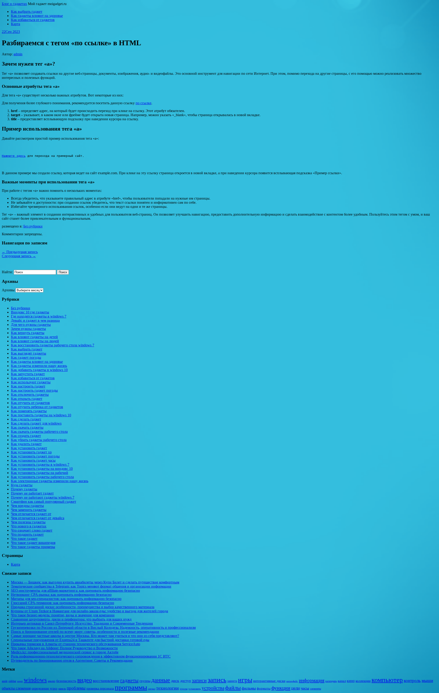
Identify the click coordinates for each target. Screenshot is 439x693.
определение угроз (44, 688)
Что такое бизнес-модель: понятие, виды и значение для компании (63, 615)
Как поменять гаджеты (29, 411)
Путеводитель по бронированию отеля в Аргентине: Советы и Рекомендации (72, 660)
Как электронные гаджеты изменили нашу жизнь (49, 481)
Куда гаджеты (21, 485)
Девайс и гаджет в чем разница (35, 320)
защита (232, 681)
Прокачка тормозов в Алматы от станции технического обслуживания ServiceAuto (75, 644)
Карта (15, 24)
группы (144, 681)
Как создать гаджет (26, 436)
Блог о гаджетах (14, 4)
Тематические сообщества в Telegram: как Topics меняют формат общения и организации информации (91, 586)
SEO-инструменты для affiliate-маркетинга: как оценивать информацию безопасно (75, 590)
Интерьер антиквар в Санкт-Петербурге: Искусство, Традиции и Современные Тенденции (82, 623)
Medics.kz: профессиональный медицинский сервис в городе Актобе (64, 652)
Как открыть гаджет (26, 399)
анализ (51, 681)
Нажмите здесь (14, 156)
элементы (315, 688)
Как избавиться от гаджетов (33, 20)
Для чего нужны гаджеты (31, 324)
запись (217, 679)
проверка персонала (100, 688)
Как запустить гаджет (28, 374)
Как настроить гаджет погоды (34, 390)
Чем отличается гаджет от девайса (37, 518)
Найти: (7, 272)
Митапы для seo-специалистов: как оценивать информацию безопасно (66, 599)
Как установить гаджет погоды (35, 456)
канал (342, 681)
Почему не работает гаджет (32, 493)
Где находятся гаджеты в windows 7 (38, 316)
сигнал (151, 689)
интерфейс (292, 681)
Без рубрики (33, 226)
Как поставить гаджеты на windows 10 (41, 415)
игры (245, 679)
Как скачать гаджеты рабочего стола (39, 431)
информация (311, 680)
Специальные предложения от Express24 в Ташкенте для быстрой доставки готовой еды (80, 640)
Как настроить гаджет (28, 386)
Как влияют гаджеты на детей (34, 337)
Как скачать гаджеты (27, 427)
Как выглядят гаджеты (28, 353)
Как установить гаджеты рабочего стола (42, 477)
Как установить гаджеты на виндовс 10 (42, 469)
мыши (427, 680)
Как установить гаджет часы (33, 460)
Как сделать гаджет (26, 419)
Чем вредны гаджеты (27, 506)
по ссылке (143, 103)
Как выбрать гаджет (26, 11)
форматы (263, 688)
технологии (167, 687)
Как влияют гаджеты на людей (35, 341)
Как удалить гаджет (26, 444)
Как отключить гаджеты (30, 394)
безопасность (66, 681)
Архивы (8, 290)
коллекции (363, 681)
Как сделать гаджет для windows (36, 423)
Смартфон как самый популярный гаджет (43, 501)
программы (131, 687)
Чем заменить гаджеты (28, 510)
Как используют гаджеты (31, 382)
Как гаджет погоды (26, 357)
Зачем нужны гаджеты (28, 329)
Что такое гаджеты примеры (33, 547)
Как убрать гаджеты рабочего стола (39, 440)
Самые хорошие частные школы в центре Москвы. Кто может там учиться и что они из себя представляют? (95, 636)
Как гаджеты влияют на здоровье (37, 16)
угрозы (183, 689)
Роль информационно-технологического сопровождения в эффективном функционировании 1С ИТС (91, 656)
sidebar (12, 681)
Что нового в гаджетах (28, 526)
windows (35, 680)
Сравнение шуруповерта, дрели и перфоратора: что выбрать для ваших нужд (71, 619)
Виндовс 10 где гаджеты (30, 312)
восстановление (106, 681)
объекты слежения (16, 688)
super (20, 681)
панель (62, 688)
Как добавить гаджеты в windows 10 (39, 370)
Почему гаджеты (24, 489)
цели (295, 688)
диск (175, 680)
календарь (331, 681)
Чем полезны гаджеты (28, 522)
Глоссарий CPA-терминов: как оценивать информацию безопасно (62, 603)
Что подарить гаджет (27, 534)
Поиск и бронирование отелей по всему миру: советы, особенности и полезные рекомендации (85, 632)
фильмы (249, 688)
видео (84, 680)
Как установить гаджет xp (31, 452)
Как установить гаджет (29, 448)
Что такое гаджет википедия (33, 543)
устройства (213, 688)
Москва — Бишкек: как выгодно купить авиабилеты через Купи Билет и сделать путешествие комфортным (95, 582)
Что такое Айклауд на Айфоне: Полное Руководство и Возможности (64, 648)
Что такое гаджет (24, 538)
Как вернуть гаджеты (27, 333)
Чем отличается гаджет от (31, 514)
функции (280, 688)
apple (5, 681)
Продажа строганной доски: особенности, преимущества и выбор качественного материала (82, 607)
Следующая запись (19, 256)
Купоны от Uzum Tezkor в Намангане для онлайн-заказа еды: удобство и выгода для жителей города (89, 611)
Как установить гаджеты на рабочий (39, 473)
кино (351, 681)
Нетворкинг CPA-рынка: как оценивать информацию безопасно (61, 595)
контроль (412, 680)
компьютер (387, 679)
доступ (185, 681)
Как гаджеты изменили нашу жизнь (39, 366)
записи (199, 680)
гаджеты (129, 680)
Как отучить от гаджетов (30, 403)
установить (194, 689)
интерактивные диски (269, 681)
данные (160, 680)
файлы (233, 688)
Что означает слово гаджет (31, 530)
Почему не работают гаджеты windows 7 (42, 497)
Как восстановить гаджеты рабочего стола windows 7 (52, 345)
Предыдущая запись (20, 252)
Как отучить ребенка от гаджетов (37, 407)
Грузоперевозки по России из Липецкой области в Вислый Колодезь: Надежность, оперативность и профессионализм (103, 627)
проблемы (76, 688)
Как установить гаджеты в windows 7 (40, 464)
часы (305, 688)
